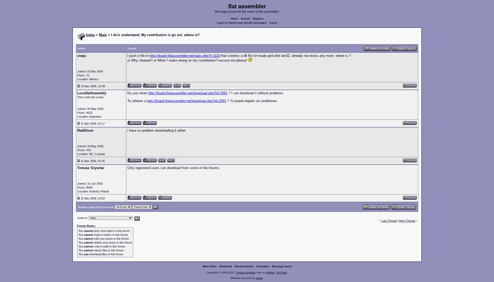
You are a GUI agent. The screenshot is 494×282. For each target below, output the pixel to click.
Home (234, 18)
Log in (273, 22)
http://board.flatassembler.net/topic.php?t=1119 (185, 56)
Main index (210, 266)
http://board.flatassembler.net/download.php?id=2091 (187, 93)
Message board (281, 266)
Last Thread (389, 220)
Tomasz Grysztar (245, 272)
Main (103, 35)
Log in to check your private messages (242, 22)
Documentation (244, 266)
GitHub (270, 272)
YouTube (281, 272)
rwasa (259, 278)
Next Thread (407, 220)
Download (225, 266)
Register (258, 18)
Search (245, 18)
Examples (262, 266)
